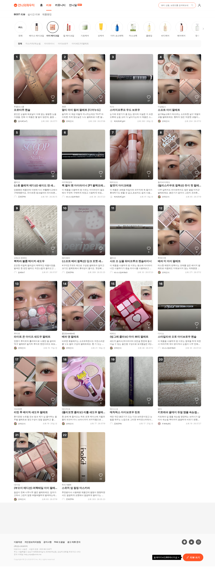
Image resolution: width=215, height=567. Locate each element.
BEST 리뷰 (19, 14)
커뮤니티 (60, 5)
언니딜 (75, 5)
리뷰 (48, 5)
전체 (20, 31)
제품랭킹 (47, 14)
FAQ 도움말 (59, 542)
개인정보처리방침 (33, 542)
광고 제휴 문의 (73, 542)
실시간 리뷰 (34, 14)
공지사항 (47, 542)
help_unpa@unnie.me (32, 554)
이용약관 (18, 542)
